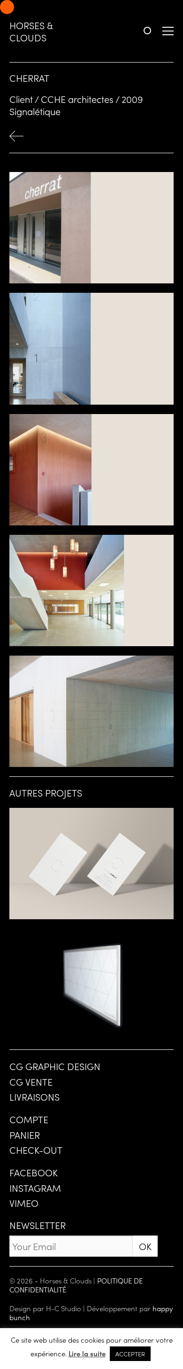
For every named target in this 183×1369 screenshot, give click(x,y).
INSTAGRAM (35, 1187)
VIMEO (23, 1202)
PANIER (24, 1134)
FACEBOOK (33, 1172)
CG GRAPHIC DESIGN (54, 1065)
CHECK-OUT (35, 1149)
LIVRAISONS (34, 1096)
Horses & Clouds (31, 31)
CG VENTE (31, 1081)
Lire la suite (87, 1353)
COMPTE (28, 1119)
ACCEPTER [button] (130, 1353)
